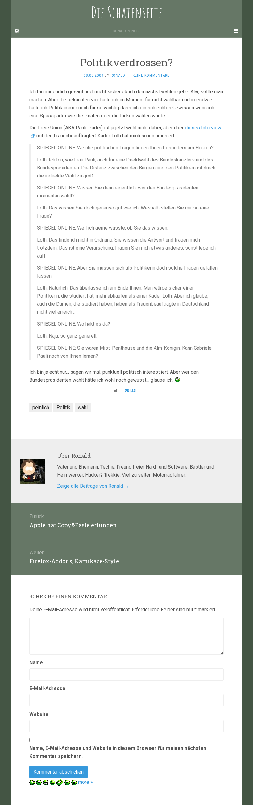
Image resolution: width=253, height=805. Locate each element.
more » (85, 782)
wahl (83, 407)
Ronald (118, 75)
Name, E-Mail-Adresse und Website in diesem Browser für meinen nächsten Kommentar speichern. (117, 752)
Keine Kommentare (151, 75)
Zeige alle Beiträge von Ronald (93, 486)
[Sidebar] (17, 31)
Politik (63, 407)
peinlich (40, 407)
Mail (134, 391)
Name (36, 662)
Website (38, 714)
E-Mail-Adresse (47, 688)
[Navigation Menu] (236, 31)
